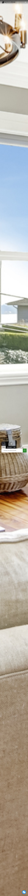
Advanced (9, 447)
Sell (14, 447)
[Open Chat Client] (24, 892)
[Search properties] (25, 450)
